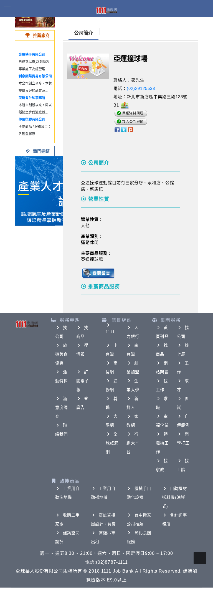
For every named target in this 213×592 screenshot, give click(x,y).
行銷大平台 (132, 443)
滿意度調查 (61, 407)
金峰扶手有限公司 (32, 55)
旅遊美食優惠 (61, 354)
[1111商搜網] (106, 10)
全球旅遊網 (112, 443)
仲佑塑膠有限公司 (32, 120)
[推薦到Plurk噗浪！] (130, 129)
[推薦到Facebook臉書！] (116, 129)
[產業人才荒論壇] (50, 190)
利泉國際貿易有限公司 (35, 76)
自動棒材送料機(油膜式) (174, 497)
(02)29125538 (141, 88)
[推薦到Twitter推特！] (123, 129)
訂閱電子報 (82, 381)
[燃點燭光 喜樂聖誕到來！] (35, 19)
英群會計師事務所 (32, 98)
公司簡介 (83, 33)
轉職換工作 (162, 443)
